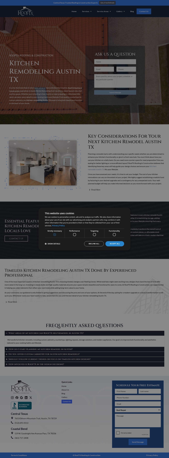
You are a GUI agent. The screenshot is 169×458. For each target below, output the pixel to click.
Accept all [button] (115, 244)
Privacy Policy (58, 225)
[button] (52, 243)
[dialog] (84, 229)
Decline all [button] (94, 244)
